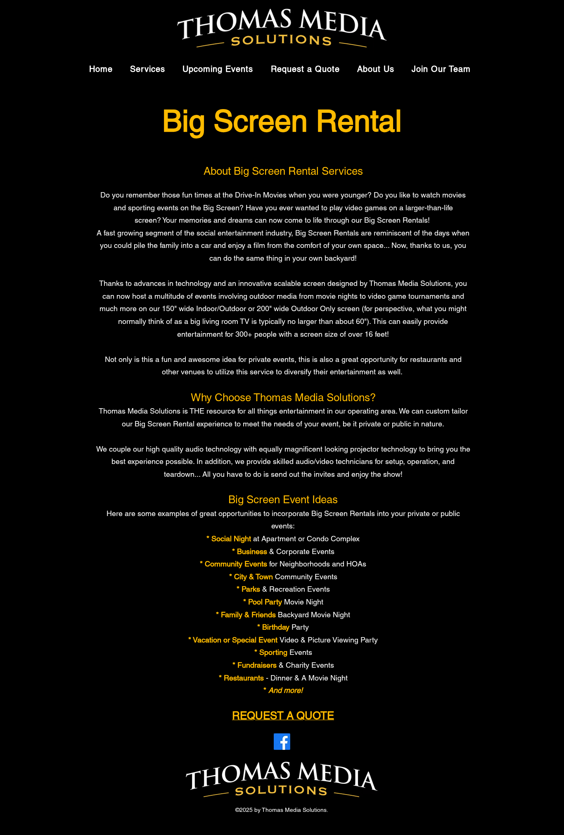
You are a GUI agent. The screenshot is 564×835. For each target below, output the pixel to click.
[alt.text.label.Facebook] (282, 741)
